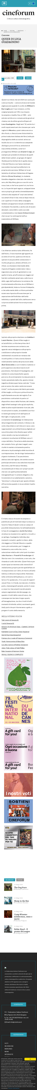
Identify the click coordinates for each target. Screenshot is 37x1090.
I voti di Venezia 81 (8, 623)
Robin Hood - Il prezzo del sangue (22, 930)
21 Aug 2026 (18, 911)
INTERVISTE (9, 1054)
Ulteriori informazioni (13, 1088)
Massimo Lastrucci (21, 889)
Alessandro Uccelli (9, 83)
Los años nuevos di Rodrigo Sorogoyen (15, 645)
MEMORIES (8, 1049)
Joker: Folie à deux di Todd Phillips (13, 648)
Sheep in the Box (21, 901)
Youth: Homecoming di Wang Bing (13, 641)
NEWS (7, 1051)
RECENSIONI (10, 879)
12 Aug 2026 (18, 926)
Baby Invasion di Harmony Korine (13, 651)
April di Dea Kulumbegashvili (11, 635)
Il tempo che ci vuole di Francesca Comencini (17, 638)
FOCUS (20, 78)
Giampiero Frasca (21, 933)
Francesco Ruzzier (21, 902)
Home (5, 30)
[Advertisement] (19, 864)
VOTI (6, 1043)
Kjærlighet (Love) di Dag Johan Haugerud (15, 632)
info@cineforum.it (16, 1022)
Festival (12, 30)
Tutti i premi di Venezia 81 (10, 620)
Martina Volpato (21, 920)
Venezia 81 (21, 30)
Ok (30, 1059)
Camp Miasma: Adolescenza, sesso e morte (23, 916)
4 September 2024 (8, 78)
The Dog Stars (20, 887)
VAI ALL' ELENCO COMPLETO (12, 654)
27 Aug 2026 (18, 884)
